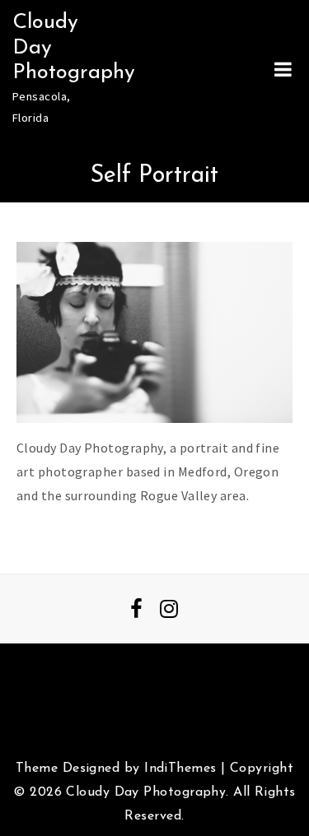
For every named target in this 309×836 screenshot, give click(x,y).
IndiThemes (180, 768)
